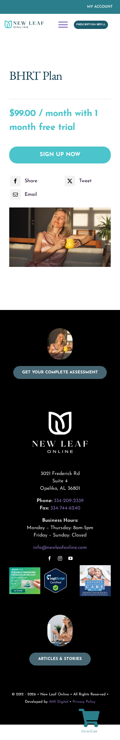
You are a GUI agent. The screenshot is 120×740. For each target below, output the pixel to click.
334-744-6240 (65, 508)
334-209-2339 (69, 500)
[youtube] (70, 558)
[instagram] (60, 558)
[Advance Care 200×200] (95, 567)
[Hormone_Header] (60, 237)
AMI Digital (58, 702)
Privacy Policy (84, 702)
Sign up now (60, 155)
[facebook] (49, 558)
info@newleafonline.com (60, 547)
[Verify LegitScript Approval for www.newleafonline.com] (59, 581)
